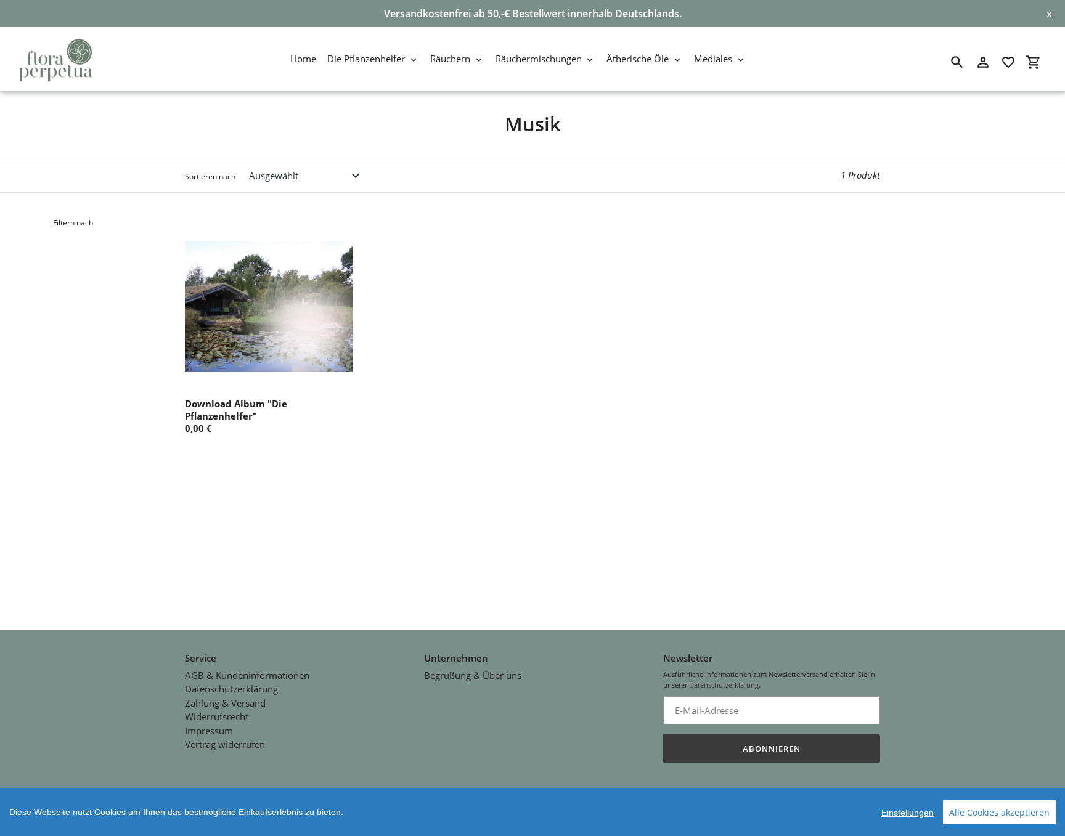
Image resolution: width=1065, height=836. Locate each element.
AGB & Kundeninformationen (247, 675)
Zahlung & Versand (225, 703)
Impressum (209, 730)
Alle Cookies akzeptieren (999, 812)
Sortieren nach (210, 176)
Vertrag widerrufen (225, 744)
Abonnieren (772, 748)
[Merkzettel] (1008, 62)
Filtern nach (73, 222)
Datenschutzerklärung (231, 689)
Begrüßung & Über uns (472, 675)
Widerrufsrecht (216, 716)
